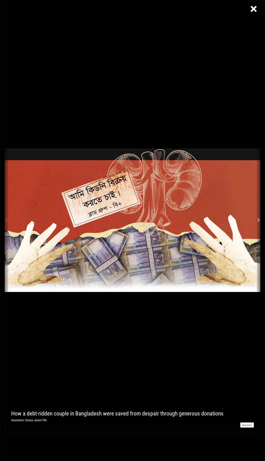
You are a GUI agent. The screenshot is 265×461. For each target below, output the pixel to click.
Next (258, 220)
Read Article (247, 425)
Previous (6, 220)
